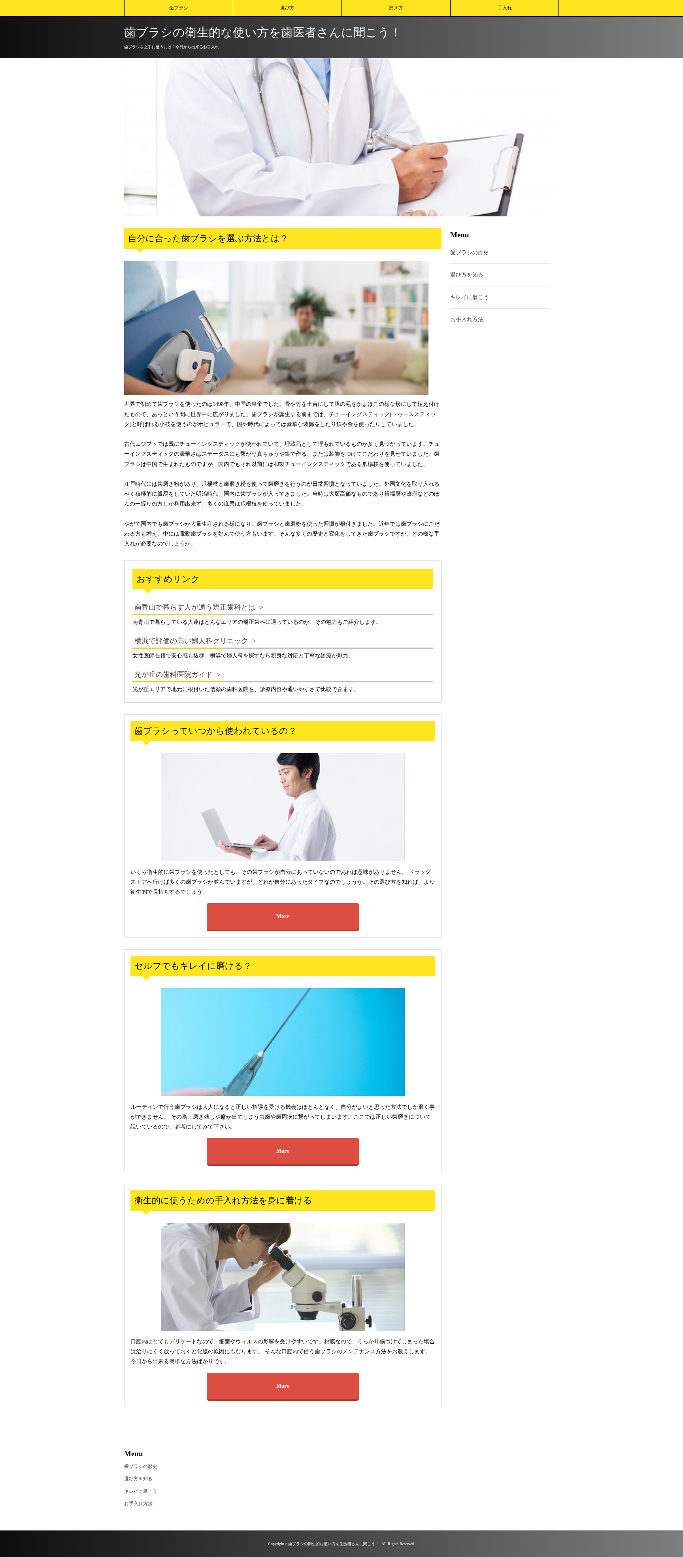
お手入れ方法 (466, 319)
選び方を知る (466, 275)
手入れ (505, 8)
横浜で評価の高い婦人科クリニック (191, 641)
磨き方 (396, 8)
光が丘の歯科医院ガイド (173, 674)
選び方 (287, 8)
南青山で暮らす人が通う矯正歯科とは (194, 607)
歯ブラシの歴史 (469, 253)
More (282, 916)
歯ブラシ (178, 8)
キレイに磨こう (469, 297)
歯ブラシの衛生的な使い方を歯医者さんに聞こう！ (263, 32)
